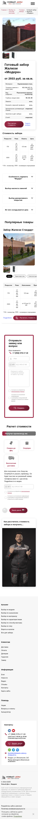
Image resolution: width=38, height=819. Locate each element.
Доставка (4, 647)
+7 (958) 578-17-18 (20, 353)
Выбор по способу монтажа (12, 11)
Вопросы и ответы (8, 709)
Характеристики (20, 276)
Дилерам (4, 653)
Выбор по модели (7, 609)
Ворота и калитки (7, 629)
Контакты (4, 688)
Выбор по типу (6, 626)
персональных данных (17, 391)
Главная (4, 10)
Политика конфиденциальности (13, 809)
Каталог (4, 605)
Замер (3, 660)
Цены (9, 276)
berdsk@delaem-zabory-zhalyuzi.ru (17, 754)
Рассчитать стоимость (12, 124)
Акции (3, 705)
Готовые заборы (22, 10)
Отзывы (4, 684)
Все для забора (7, 633)
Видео (3, 681)
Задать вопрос (27, 124)
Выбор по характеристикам (11, 619)
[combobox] (12, 364)
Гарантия (4, 657)
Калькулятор (6, 712)
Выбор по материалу (9, 616)
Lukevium (18, 806)
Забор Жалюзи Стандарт (18, 229)
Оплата (4, 650)
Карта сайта (5, 691)
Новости (4, 678)
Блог (3, 674)
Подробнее (17, 816)
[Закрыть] (33, 814)
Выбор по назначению (9, 613)
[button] (4, 222)
